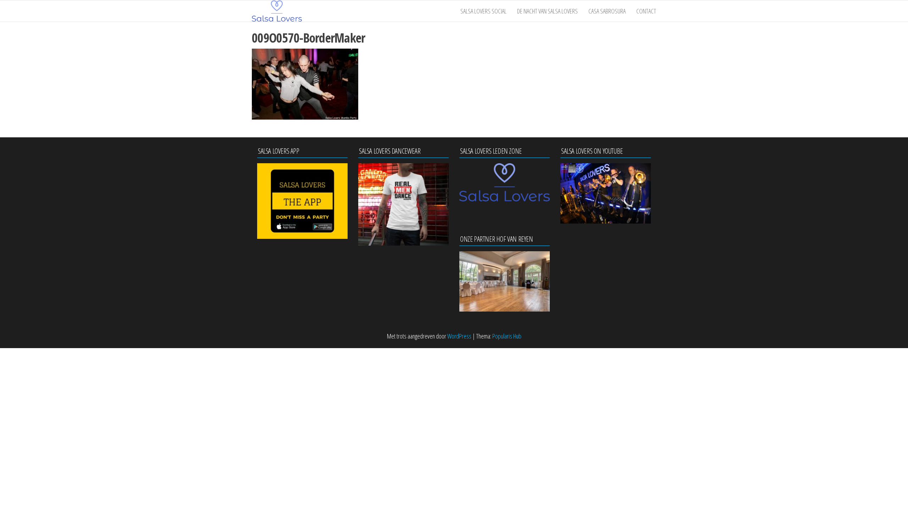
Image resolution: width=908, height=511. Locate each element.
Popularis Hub (506, 336)
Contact (646, 11)
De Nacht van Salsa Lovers (547, 11)
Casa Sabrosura (607, 11)
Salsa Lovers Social (483, 11)
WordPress (459, 336)
